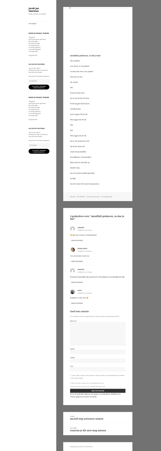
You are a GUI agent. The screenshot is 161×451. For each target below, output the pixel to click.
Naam (72, 349)
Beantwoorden (77, 240)
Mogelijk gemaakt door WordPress (81, 446)
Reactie (73, 321)
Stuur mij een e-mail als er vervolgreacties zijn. (88, 383)
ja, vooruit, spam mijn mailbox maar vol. (39, 87)
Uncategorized (107, 197)
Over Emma (32, 23)
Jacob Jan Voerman (34, 9)
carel (79, 290)
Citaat (73, 197)
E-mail (72, 358)
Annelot (80, 227)
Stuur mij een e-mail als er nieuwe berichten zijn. (88, 386)
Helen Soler (82, 248)
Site (71, 366)
